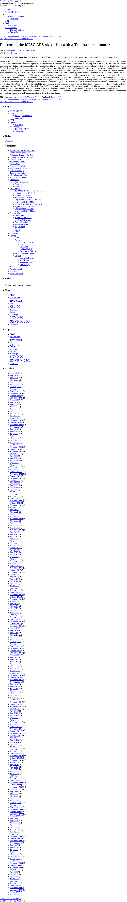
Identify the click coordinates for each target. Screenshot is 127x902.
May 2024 (14, 434)
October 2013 (15, 677)
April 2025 (14, 409)
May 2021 (14, 512)
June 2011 (14, 740)
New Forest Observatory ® (10, 1)
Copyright (14, 32)
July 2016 (14, 604)
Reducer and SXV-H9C (24, 209)
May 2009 (14, 796)
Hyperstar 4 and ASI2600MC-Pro (28, 200)
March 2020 (14, 525)
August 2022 (15, 481)
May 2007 (14, 850)
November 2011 (16, 729)
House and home (16, 274)
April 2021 (14, 514)
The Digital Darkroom (18, 16)
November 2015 (16, 621)
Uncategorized (15, 159)
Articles (18, 240)
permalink (57, 97)
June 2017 (14, 579)
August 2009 (15, 789)
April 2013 (14, 691)
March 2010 (14, 774)
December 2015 (16, 619)
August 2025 (15, 400)
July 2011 (13, 738)
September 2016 (16, 599)
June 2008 (14, 820)
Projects (38, 97)
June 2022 (14, 485)
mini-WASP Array (27, 97)
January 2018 (15, 563)
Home (7, 10)
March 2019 (14, 541)
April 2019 (14, 539)
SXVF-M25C (20, 321)
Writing (13, 235)
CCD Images (15, 189)
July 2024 (14, 429)
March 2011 (14, 747)
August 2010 (15, 762)
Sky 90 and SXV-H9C (24, 197)
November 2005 (16, 888)
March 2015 (14, 639)
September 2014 (16, 653)
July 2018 (14, 550)
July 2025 (14, 402)
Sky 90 (15, 307)
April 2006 (14, 876)
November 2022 (16, 474)
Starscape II (19, 184)
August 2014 (15, 655)
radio (11, 303)
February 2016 (15, 615)
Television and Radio (23, 218)
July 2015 (14, 630)
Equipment (14, 19)
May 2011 (14, 742)
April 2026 (14, 382)
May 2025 (14, 407)
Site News (14, 233)
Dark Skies (24, 244)
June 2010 (14, 767)
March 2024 (14, 438)
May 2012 (14, 715)
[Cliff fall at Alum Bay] (9, 141)
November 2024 (16, 420)
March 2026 (14, 384)
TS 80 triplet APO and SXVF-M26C (29, 191)
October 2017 (15, 570)
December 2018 (16, 548)
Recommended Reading (24, 253)
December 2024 (16, 418)
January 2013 (15, 697)
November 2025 (16, 393)
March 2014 (14, 666)
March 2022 (14, 492)
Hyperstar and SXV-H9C (25, 193)
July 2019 (14, 532)
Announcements (21, 182)
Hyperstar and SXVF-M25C (26, 206)
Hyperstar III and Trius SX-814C (23, 157)
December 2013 (16, 673)
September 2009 (16, 787)
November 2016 (16, 595)
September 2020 (16, 519)
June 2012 (14, 713)
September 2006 (16, 867)
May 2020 (14, 521)
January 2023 (15, 469)
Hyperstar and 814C (23, 195)
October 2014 (15, 651)
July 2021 (14, 510)
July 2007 (14, 845)
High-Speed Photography (20, 168)
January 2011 (15, 751)
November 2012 (16, 702)
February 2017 (15, 588)
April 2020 (14, 523)
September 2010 (16, 760)
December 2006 (16, 861)
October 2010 (15, 758)
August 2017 (15, 574)
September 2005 (16, 890)
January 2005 (15, 894)
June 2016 (14, 606)
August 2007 (15, 843)
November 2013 (16, 675)
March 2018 (14, 559)
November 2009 (16, 782)
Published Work (16, 213)
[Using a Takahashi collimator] (8, 53)
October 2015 (15, 624)
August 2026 (15, 373)
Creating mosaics (16, 269)
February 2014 (15, 668)
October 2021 (15, 503)
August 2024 (15, 427)
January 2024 (15, 442)
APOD (17, 229)
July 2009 (14, 791)
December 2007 (16, 834)
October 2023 (15, 449)
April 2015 (14, 637)
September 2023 (16, 451)
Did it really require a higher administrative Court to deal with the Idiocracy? (31, 36)
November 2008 (16, 809)
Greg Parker (29, 51)
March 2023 (14, 465)
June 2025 (14, 404)
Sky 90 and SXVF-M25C (25, 202)
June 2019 (14, 534)
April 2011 (14, 744)
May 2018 (14, 554)
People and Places (27, 242)
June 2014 (14, 659)
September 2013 (16, 680)
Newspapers (20, 215)
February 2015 (15, 642)
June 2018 (14, 552)
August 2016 (15, 601)
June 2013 (14, 686)
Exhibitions (14, 180)
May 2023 (14, 460)
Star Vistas (14, 25)
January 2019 (15, 545)
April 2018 (14, 557)
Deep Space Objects (28, 251)
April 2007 (14, 852)
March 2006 (14, 879)
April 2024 (14, 436)
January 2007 (15, 859)
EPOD (17, 231)
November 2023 (16, 447)
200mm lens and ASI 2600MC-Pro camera (31, 204)
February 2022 (15, 494)
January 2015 (15, 644)
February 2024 (15, 440)
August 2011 (15, 735)
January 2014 (15, 671)
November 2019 (16, 530)
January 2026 (15, 389)
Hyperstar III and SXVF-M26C (22, 150)
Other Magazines (21, 222)
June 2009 (14, 794)
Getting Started (26, 249)
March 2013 (14, 693)
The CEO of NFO (17, 30)
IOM (7, 21)
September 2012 (16, 706)
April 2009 (14, 798)
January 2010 (15, 778)
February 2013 (15, 695)
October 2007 (15, 838)
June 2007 (14, 847)
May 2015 (14, 635)
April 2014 (14, 664)
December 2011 (16, 727)
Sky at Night (20, 227)
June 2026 (14, 378)
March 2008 (14, 827)
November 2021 (16, 501)
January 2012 (15, 724)
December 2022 (16, 472)
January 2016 (15, 617)
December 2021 (16, 498)
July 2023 (14, 456)
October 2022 (15, 476)
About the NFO (11, 28)
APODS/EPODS (12, 12)
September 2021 (16, 505)
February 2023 (15, 467)
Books (7, 23)
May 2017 (14, 581)
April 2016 (14, 610)
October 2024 (15, 422)
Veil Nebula (24, 260)
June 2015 (14, 633)
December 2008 (16, 807)
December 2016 (16, 592)
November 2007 (16, 836)
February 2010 (15, 776)
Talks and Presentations (19, 173)
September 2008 (16, 814)
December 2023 (16, 445)
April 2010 (14, 771)
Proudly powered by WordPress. (12, 901)
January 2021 (15, 516)
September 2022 (16, 478)
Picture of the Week (17, 166)
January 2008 (15, 832)
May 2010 (14, 769)
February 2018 (15, 561)
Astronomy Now (21, 224)
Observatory (10, 14)
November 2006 (16, 863)
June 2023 (14, 458)
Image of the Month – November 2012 (16, 39)
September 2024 (16, 425)
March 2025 (14, 411)
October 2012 (15, 704)
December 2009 (16, 780)
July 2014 (14, 657)
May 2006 (14, 874)
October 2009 (15, 785)
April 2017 (14, 583)
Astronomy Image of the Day (21, 155)
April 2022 (14, 489)
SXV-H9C (16, 317)
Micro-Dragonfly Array (19, 175)
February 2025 (15, 413)
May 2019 (14, 536)
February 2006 (15, 881)
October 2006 (15, 865)
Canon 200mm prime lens (20, 153)
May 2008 (14, 823)
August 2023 (15, 454)
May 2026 (14, 380)
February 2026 (15, 387)
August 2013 (15, 682)
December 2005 (16, 885)
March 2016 (14, 612)
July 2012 (14, 711)
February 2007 (15, 856)
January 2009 (15, 805)
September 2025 (16, 398)
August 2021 (15, 507)
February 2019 (15, 543)
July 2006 (14, 872)
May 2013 (14, 689)
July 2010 (14, 765)
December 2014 (16, 646)
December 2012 (16, 700)
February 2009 (15, 803)
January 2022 (15, 496)
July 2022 (14, 483)
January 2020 (15, 527)
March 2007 (14, 854)
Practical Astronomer (23, 220)
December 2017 (16, 566)
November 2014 (16, 648)
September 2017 (16, 572)
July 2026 (14, 375)
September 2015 (16, 626)
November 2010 (16, 756)
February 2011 (15, 749)
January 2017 (15, 590)
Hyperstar (16, 300)
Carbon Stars (15, 164)
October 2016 (15, 597)
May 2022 (14, 487)
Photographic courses (18, 177)
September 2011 (16, 733)
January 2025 (15, 416)
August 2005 (15, 892)
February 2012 (15, 722)
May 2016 (14, 608)
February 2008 (15, 829)
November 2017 (16, 568)
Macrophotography (17, 162)
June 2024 (14, 431)
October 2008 (15, 812)
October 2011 (15, 731)
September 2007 (16, 841)
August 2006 (15, 870)
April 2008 (14, 825)
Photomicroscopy (17, 171)
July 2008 (14, 818)
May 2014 (14, 662)
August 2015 (15, 628)
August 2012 (15, 709)
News (12, 267)
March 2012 (14, 720)
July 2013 (14, 684)
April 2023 (14, 463)
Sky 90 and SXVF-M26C (25, 211)
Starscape (18, 186)
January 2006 (15, 883)
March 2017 (14, 586)
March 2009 (14, 800)
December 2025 (16, 391)
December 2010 (16, 753)
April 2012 (14, 718)
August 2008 (15, 816)
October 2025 (15, 396)
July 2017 (14, 577)
